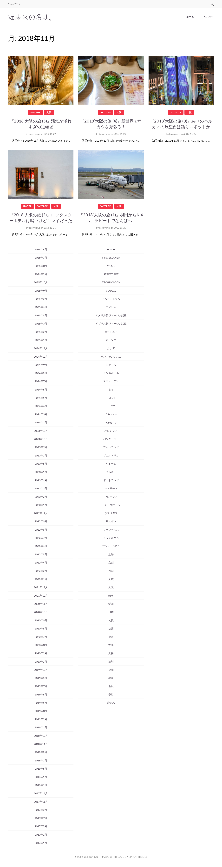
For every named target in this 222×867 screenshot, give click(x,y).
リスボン (111, 521)
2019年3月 (41, 710)
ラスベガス (111, 513)
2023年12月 (41, 430)
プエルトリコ (111, 455)
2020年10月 (41, 612)
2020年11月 (41, 603)
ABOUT (209, 16)
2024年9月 (41, 364)
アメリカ (111, 307)
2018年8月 (41, 752)
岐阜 (111, 595)
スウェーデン (111, 381)
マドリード (111, 488)
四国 (111, 570)
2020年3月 (41, 644)
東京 (111, 636)
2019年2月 (41, 719)
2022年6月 (41, 546)
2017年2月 (41, 834)
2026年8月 (41, 249)
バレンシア (111, 430)
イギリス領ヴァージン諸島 (111, 323)
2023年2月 (41, 496)
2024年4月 (41, 405)
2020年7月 (41, 636)
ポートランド (111, 480)
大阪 (48, 112)
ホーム (190, 16)
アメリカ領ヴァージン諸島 (111, 315)
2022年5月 (41, 554)
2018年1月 (41, 785)
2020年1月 (41, 661)
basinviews (34, 133)
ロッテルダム (111, 537)
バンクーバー (111, 439)
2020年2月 (41, 653)
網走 (111, 677)
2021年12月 (41, 587)
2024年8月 (41, 373)
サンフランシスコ (111, 356)
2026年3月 (41, 265)
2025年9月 (41, 290)
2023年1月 (41, 504)
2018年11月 (41, 743)
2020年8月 (41, 628)
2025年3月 (41, 323)
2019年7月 (41, 686)
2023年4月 (41, 480)
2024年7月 (41, 381)
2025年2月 (41, 331)
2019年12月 (41, 669)
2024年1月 (41, 422)
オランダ (111, 339)
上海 (111, 554)
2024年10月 (41, 356)
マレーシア (111, 496)
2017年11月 (41, 801)
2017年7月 (41, 818)
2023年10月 (41, 439)
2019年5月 (41, 702)
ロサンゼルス (111, 529)
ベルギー (111, 471)
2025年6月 (41, 307)
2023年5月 (41, 471)
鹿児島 (111, 702)
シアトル (111, 364)
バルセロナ (111, 422)
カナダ (111, 348)
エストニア (111, 331)
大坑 (111, 579)
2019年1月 (41, 727)
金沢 (111, 686)
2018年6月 (41, 768)
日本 (111, 612)
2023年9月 (41, 447)
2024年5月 (41, 397)
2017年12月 (41, 793)
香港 (111, 694)
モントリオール (111, 504)
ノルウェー (111, 414)
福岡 (111, 669)
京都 (111, 562)
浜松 (111, 653)
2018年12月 (41, 735)
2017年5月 (41, 826)
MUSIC (111, 265)
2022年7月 (41, 537)
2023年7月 (41, 455)
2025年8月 (41, 298)
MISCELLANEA (111, 257)
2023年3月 (41, 488)
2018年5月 (41, 776)
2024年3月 (41, 414)
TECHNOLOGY (111, 282)
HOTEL (27, 206)
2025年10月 (41, 282)
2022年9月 (41, 521)
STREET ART (111, 274)
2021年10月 (41, 595)
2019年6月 (41, 694)
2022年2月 (41, 570)
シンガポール (111, 373)
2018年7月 (41, 760)
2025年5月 (41, 315)
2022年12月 (41, 513)
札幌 (111, 620)
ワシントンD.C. (111, 546)
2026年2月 (41, 274)
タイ (111, 389)
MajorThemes (138, 856)
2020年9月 (41, 620)
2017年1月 (41, 842)
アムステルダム (111, 298)
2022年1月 (41, 579)
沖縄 (111, 644)
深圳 (111, 661)
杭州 (111, 628)
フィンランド (111, 447)
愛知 (111, 603)
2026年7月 (41, 257)
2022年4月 (41, 562)
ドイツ (111, 405)
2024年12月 (41, 348)
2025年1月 (41, 339)
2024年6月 (41, 389)
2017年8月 (41, 809)
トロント (111, 397)
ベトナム (111, 463)
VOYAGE (35, 112)
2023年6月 (41, 463)
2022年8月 (41, 529)
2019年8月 (41, 677)
